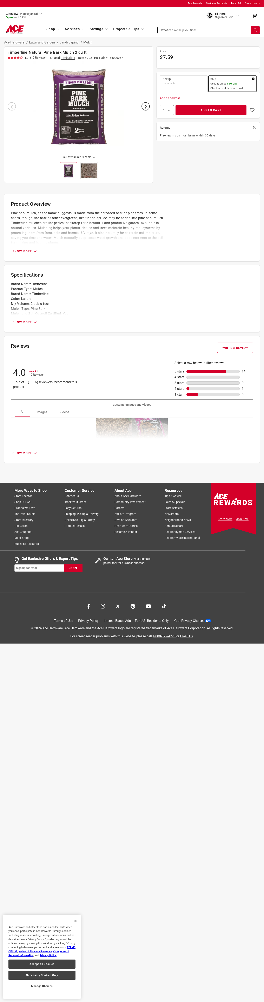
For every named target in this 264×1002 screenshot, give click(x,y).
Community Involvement (130, 502)
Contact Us (72, 496)
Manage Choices (42, 986)
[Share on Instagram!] (103, 606)
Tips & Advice (173, 496)
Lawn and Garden (42, 42)
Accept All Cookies (41, 964)
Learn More (225, 519)
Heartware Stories (126, 525)
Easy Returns (73, 508)
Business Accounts (216, 3)
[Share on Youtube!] (148, 606)
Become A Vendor (125, 531)
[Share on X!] (117, 606)
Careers (119, 508)
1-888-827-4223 (164, 636)
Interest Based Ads (117, 621)
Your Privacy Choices (189, 621)
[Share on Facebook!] (88, 606)
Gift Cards (20, 525)
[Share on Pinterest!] (133, 606)
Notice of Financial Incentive (35, 951)
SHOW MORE (22, 251)
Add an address (170, 98)
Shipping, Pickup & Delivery (82, 514)
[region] (42, 957)
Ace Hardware (14, 42)
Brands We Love (24, 508)
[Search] (255, 30)
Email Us (186, 636)
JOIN (73, 568)
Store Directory (23, 520)
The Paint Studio (24, 514)
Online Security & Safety (80, 520)
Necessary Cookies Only (42, 975)
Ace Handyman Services (180, 531)
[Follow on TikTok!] (163, 606)
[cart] (256, 15)
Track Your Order (75, 502)
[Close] (75, 921)
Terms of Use (63, 621)
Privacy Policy (88, 621)
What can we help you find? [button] (179, 30)
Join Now (242, 519)
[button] (208, 30)
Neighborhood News (178, 520)
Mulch (87, 42)
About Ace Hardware (127, 496)
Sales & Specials (175, 502)
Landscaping (69, 42)
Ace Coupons (22, 531)
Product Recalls (75, 525)
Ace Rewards (195, 3)
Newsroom (172, 514)
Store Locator (252, 3)
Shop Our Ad (22, 502)
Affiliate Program (125, 514)
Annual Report (174, 525)
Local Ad (236, 3)
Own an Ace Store (125, 520)
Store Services (174, 508)
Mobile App (21, 537)
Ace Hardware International (182, 537)
